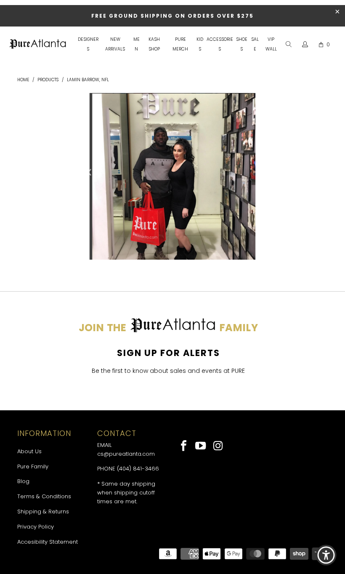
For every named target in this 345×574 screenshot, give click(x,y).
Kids (199, 44)
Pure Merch (180, 44)
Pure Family (32, 466)
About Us (29, 451)
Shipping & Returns (43, 512)
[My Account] (305, 44)
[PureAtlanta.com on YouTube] (201, 446)
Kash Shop (154, 44)
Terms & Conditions (44, 496)
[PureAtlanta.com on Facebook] (184, 446)
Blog (23, 481)
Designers (88, 44)
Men (136, 44)
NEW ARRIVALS (115, 44)
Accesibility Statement (47, 542)
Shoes (241, 44)
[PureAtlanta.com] (37, 44)
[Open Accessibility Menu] (326, 555)
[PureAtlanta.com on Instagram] (218, 446)
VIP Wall (271, 44)
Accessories (220, 44)
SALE (255, 44)
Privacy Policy (35, 527)
